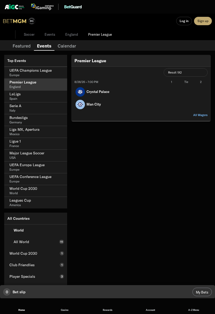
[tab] (21, 45)
